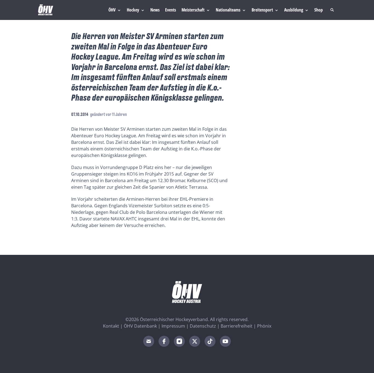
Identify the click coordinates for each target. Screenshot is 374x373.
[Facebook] (164, 341)
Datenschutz (203, 326)
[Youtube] (225, 341)
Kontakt (111, 326)
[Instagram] (179, 341)
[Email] (148, 341)
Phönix (264, 326)
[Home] (45, 9)
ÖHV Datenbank (140, 326)
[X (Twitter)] (194, 341)
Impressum (173, 326)
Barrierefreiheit (236, 326)
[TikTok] (210, 341)
